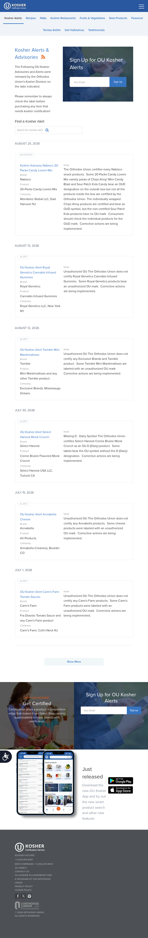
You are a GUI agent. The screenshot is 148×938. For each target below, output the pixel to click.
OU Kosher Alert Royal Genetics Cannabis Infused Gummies (38, 272)
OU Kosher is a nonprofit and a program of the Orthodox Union (33, 879)
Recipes (31, 18)
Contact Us (22, 871)
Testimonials (96, 30)
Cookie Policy (23, 890)
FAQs (43, 18)
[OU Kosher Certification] (15, 6)
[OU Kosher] (34, 847)
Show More (74, 661)
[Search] (45, 130)
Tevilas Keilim (52, 30)
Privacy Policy (24, 886)
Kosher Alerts (13, 18)
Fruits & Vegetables (92, 18)
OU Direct (21, 867)
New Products (118, 18)
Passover (137, 18)
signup (134, 710)
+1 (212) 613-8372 (44, 864)
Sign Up (118, 81)
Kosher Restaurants (63, 18)
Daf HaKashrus (74, 30)
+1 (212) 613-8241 (24, 859)
